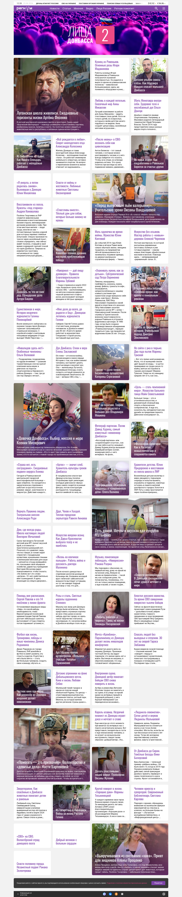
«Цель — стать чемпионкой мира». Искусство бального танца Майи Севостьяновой (149, 390)
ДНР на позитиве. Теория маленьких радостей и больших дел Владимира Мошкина (109, 410)
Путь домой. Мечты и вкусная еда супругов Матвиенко (127, 532)
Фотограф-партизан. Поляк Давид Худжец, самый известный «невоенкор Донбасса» (110, 431)
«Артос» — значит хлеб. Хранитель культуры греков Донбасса (71, 468)
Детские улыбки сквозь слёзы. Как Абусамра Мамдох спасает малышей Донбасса (148, 85)
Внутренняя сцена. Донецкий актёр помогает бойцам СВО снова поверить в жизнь (109, 678)
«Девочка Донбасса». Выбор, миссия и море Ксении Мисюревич (50, 440)
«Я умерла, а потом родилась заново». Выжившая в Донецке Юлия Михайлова (29, 188)
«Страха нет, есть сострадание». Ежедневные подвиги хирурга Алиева (32, 468)
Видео (89, 8)
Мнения (78, 8)
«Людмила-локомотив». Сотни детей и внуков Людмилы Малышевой (147, 715)
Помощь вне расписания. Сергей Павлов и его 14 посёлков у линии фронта (31, 599)
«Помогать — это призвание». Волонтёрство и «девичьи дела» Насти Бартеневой (51, 764)
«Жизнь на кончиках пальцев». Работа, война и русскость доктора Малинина (70, 562)
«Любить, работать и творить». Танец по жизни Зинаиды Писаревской (109, 620)
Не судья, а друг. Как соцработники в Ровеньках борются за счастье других (149, 163)
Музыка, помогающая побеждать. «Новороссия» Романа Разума (109, 560)
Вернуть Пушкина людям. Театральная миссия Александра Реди (31, 514)
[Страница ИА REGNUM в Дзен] (122, 894)
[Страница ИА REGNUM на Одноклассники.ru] (116, 894)
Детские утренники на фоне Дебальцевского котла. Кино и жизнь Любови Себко (71, 678)
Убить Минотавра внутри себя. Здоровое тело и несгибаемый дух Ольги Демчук (147, 105)
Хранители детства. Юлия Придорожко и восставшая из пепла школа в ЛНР (149, 468)
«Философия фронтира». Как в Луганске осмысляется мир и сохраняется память (148, 449)
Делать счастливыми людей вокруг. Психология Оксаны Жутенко (109, 774)
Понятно (158, 883)
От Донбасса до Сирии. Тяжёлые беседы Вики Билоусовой (147, 754)
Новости (55, 8)
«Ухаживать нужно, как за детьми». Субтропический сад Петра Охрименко (109, 274)
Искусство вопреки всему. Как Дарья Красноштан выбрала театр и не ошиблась (70, 540)
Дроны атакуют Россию (47, 3)
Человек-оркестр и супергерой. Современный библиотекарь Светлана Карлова (148, 794)
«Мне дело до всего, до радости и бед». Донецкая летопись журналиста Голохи (70, 314)
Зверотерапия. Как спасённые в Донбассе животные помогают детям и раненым (31, 794)
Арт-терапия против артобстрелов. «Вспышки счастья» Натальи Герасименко (70, 657)
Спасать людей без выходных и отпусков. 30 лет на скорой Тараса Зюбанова (148, 639)
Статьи (67, 8)
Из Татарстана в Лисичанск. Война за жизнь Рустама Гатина (71, 813)
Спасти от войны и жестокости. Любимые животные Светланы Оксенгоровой (68, 188)
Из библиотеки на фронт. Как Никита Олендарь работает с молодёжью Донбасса (31, 161)
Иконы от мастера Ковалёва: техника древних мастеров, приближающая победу (71, 255)
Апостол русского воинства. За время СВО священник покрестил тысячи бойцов (149, 599)
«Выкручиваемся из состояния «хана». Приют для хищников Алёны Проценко (129, 857)
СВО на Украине (69, 3)
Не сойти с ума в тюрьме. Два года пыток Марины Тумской (148, 351)
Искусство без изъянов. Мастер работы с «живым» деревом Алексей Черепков (149, 235)
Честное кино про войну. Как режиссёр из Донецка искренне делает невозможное (31, 696)
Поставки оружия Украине (91, 3)
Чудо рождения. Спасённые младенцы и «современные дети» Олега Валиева (110, 488)
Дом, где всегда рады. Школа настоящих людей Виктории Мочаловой (31, 533)
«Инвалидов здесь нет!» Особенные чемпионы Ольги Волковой (30, 351)
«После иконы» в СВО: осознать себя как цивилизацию (108, 142)
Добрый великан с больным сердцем (66, 841)
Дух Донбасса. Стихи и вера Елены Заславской (71, 349)
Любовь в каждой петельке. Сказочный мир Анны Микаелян (110, 104)
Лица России (103, 8)
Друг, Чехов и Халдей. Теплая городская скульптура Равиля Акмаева (71, 514)
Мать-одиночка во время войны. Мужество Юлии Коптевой (108, 235)
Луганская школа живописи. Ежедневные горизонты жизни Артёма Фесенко (47, 115)
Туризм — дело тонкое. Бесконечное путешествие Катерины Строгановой (109, 373)
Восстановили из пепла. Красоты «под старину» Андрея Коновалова (30, 207)
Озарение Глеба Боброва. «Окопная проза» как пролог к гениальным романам (148, 293)
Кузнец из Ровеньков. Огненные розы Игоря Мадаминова (107, 65)
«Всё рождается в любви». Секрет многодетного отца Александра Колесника (71, 142)
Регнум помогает (124, 8)
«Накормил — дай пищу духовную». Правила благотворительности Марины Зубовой (69, 275)
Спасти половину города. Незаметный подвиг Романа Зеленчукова (32, 867)
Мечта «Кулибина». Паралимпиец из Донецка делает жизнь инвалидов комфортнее (109, 639)
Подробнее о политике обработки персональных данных (127, 883)
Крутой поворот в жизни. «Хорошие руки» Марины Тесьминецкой (109, 792)
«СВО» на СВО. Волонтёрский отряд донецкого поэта (28, 839)
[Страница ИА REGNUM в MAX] (104, 894)
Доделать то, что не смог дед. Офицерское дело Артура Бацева (30, 295)
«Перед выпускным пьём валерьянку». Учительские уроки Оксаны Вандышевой (125, 207)
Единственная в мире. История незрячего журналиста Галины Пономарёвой (29, 314)
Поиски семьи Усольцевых (120, 3)
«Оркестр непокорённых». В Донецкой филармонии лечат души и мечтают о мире (148, 580)
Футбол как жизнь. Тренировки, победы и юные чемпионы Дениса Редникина (30, 639)
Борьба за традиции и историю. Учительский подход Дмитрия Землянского (146, 332)
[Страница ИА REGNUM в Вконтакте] (110, 894)
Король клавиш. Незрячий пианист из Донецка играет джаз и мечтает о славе (110, 715)
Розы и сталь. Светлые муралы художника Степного (68, 599)
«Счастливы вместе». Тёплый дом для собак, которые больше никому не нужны (71, 215)
